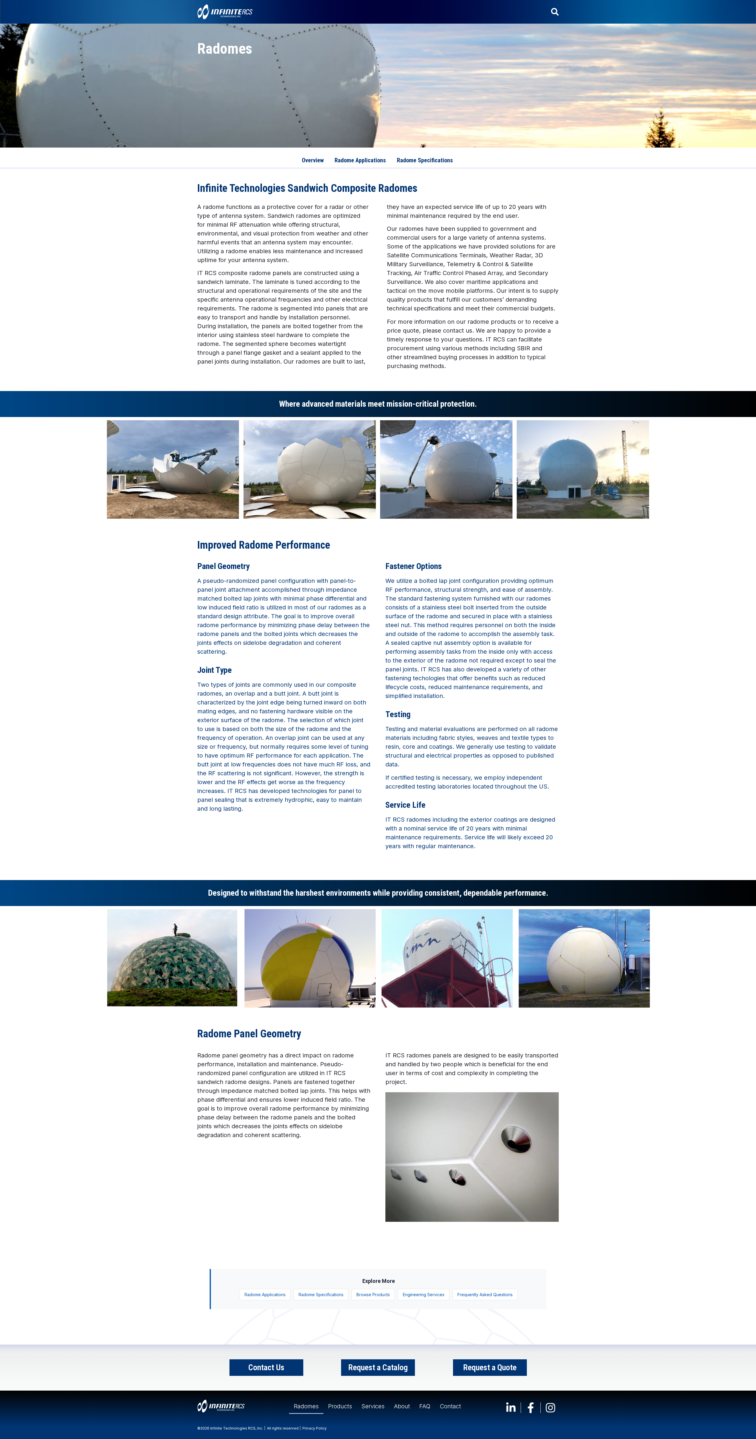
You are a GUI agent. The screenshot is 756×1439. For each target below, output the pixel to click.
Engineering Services (423, 1294)
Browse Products (373, 1294)
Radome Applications (265, 1294)
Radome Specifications (321, 1294)
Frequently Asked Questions (485, 1294)
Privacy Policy (314, 1428)
